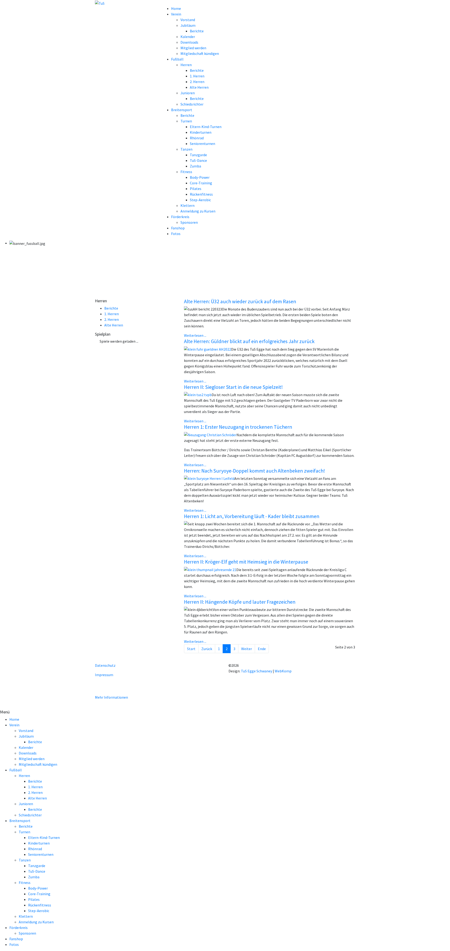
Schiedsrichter (191, 104)
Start (191, 648)
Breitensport (181, 109)
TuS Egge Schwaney (256, 671)
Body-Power (200, 177)
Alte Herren (199, 87)
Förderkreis (180, 216)
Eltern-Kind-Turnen (205, 126)
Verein (176, 14)
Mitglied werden (193, 47)
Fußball (177, 59)
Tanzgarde (198, 154)
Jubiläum (187, 25)
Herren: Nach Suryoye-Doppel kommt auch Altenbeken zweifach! (254, 470)
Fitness (186, 171)
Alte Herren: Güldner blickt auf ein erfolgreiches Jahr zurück (249, 341)
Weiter (246, 648)
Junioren (187, 93)
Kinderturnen (200, 132)
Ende (262, 648)
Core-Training (201, 183)
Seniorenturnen (202, 143)
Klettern (187, 205)
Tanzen (186, 149)
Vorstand (187, 19)
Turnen (186, 121)
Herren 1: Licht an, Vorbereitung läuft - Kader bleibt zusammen (251, 516)
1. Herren (197, 76)
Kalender (187, 36)
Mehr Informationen (111, 697)
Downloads (189, 42)
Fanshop (178, 228)
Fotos (175, 233)
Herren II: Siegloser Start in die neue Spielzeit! (233, 387)
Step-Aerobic (200, 199)
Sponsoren (189, 222)
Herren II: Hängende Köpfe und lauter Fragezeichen (240, 602)
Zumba (195, 166)
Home (176, 8)
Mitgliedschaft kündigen (199, 53)
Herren (186, 64)
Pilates (195, 188)
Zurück (206, 648)
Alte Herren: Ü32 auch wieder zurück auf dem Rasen (240, 301)
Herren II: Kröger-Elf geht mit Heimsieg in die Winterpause (246, 561)
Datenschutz (105, 665)
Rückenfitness (201, 194)
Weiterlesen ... (195, 335)
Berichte (197, 31)
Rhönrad (197, 138)
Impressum (104, 674)
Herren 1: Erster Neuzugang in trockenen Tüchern (238, 427)
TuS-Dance (198, 160)
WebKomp (283, 671)
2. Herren (197, 81)
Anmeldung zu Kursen (197, 211)
